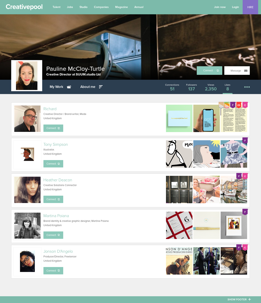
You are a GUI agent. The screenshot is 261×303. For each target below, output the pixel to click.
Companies (101, 7)
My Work (56, 87)
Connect (208, 70)
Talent (56, 7)
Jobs (70, 7)
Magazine (121, 7)
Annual (138, 7)
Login (235, 7)
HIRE (250, 7)
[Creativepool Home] (24, 8)
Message (236, 70)
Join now (220, 7)
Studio (83, 7)
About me (87, 87)
